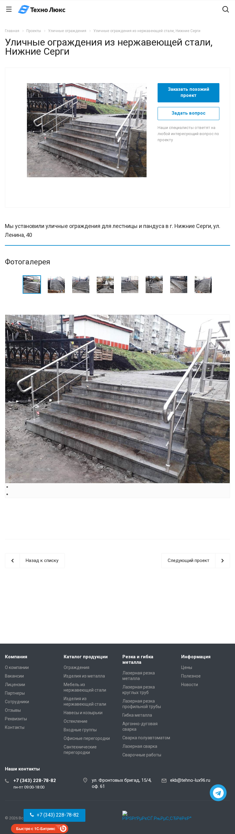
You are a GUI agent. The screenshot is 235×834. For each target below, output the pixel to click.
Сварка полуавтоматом (146, 737)
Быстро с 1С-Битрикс (35, 828)
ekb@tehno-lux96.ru (190, 780)
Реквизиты (16, 718)
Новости (189, 684)
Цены (186, 667)
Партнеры (15, 693)
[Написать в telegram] (218, 792)
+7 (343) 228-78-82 (34, 780)
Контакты (14, 727)
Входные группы (80, 729)
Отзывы (13, 710)
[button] (54, 815)
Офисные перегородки (87, 738)
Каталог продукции (86, 656)
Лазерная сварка (139, 746)
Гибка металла (137, 715)
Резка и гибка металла (137, 659)
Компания (16, 656)
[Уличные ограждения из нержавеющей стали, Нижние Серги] (90, 130)
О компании (17, 667)
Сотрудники (17, 701)
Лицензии (15, 684)
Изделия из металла (84, 676)
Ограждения (76, 667)
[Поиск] (225, 10)
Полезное (191, 676)
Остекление (76, 721)
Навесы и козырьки (83, 712)
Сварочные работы (141, 754)
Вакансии (14, 676)
